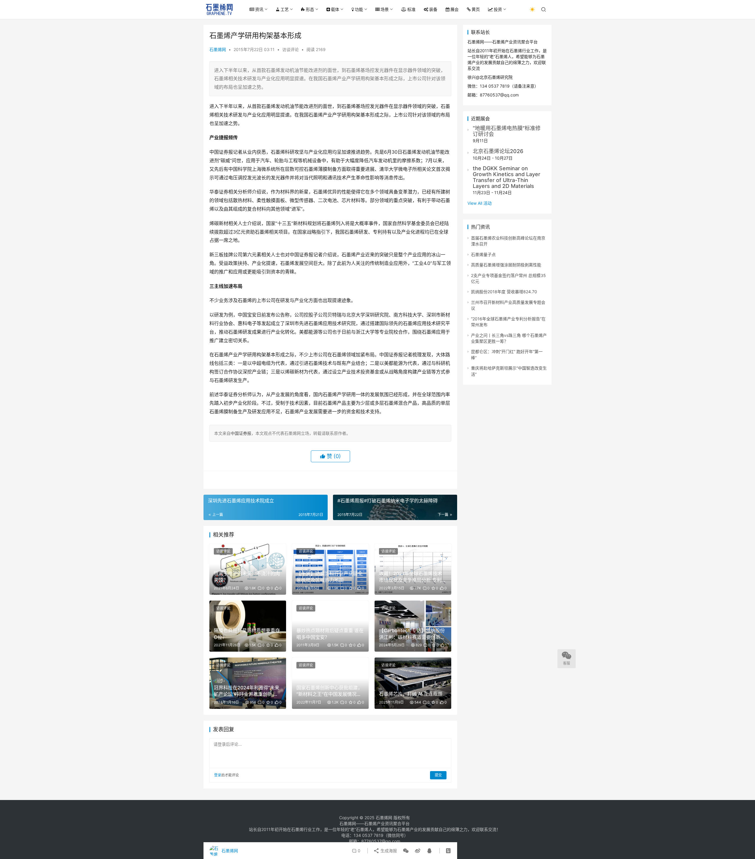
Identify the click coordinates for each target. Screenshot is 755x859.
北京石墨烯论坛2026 (498, 151)
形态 (310, 9)
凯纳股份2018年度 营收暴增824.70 (504, 291)
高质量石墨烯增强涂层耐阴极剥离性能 (506, 264)
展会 (454, 9)
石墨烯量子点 (483, 254)
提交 (438, 775)
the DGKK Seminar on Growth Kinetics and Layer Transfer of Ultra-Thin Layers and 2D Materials (506, 177)
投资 (498, 9)
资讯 (259, 9)
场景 (384, 9)
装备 (433, 9)
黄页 (476, 9)
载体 (335, 9)
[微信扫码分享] (406, 850)
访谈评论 (290, 49)
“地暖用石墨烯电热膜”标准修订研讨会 (507, 131)
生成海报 (388, 850)
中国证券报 (241, 433)
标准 (411, 9)
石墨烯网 (217, 49)
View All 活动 (479, 203)
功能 (359, 9)
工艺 (284, 9)
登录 (217, 775)
